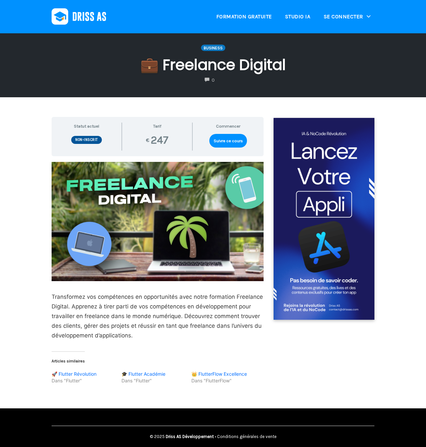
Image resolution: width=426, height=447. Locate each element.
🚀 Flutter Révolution (74, 374)
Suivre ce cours (228, 140)
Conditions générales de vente (247, 436)
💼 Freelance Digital (213, 64)
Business (213, 48)
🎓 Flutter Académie (143, 374)
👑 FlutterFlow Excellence (219, 374)
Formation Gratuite (244, 16)
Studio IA (298, 16)
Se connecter (343, 16)
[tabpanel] (158, 251)
